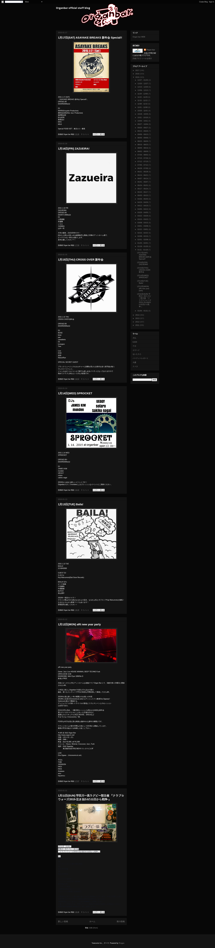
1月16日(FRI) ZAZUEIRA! (73, 148)
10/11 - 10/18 (142, 117)
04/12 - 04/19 (143, 206)
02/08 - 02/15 (143, 236)
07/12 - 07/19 (143, 161)
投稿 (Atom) (93, 928)
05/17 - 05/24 (143, 189)
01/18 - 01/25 (143, 246)
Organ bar (150, 50)
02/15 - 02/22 (143, 233)
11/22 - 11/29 (142, 97)
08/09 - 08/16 (143, 148)
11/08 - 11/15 (142, 104)
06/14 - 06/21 (143, 175)
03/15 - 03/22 (143, 219)
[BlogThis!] (96, 134)
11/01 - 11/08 (142, 107)
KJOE (135, 342)
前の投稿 (121, 921)
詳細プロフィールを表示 (142, 58)
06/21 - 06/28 (143, 172)
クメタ (135, 366)
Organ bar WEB (139, 37)
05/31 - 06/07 (143, 182)
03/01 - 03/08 (143, 226)
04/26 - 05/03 (143, 199)
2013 (137, 318)
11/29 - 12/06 (142, 94)
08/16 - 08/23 (143, 145)
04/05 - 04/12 (143, 209)
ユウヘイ (136, 350)
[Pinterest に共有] (103, 134)
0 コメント (85, 134)
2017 (137, 70)
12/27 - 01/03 (143, 80)
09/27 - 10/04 (143, 124)
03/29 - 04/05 (143, 212)
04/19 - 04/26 (143, 202)
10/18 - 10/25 (143, 114)
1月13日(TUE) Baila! (70, 504)
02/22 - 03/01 (143, 229)
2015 (137, 77)
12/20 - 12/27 (143, 84)
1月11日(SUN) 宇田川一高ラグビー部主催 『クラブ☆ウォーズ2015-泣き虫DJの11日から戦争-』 (144, 300)
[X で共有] (98, 134)
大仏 (134, 338)
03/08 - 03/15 (143, 223)
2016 (137, 74)
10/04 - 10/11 (142, 121)
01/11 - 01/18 (142, 250)
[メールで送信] (94, 134)
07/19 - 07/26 (143, 158)
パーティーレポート (140, 358)
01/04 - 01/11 (142, 311)
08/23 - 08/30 (143, 141)
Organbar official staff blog (73, 7)
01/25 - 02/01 (143, 243)
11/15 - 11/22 (142, 100)
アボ (134, 346)
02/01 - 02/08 (143, 240)
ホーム (92, 921)
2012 (137, 322)
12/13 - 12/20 (143, 87)
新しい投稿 (63, 921)
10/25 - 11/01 (142, 111)
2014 (137, 315)
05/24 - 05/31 (143, 185)
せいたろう (137, 354)
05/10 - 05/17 (143, 192)
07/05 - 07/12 (143, 165)
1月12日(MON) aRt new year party (79, 624)
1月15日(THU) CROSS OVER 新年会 (80, 259)
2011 (137, 325)
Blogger (121, 943)
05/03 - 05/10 (143, 195)
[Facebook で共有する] (101, 134)
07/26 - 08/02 (143, 155)
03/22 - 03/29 (143, 216)
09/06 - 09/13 (143, 134)
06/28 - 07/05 (143, 168)
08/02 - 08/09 (143, 151)
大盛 (134, 362)
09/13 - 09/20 (143, 131)
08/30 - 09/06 (143, 138)
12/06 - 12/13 (143, 90)
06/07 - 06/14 (143, 178)
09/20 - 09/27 (143, 128)
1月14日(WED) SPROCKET (75, 393)
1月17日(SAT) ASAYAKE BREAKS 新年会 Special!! (90, 37)
